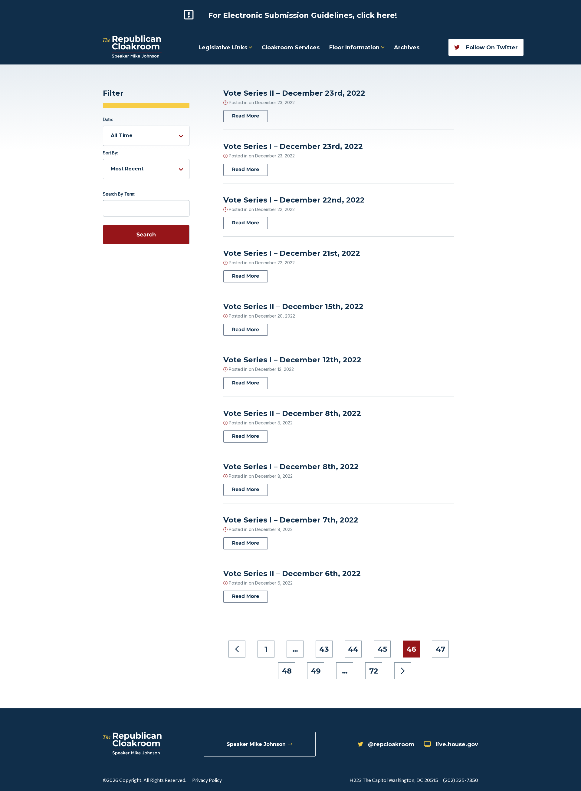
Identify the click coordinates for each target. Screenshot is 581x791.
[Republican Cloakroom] (132, 47)
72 (373, 671)
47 (440, 649)
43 (324, 649)
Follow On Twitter (491, 47)
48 (287, 671)
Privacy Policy (207, 780)
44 (353, 649)
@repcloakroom (391, 744)
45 (382, 649)
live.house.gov (457, 744)
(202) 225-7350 (460, 780)
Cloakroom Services (291, 47)
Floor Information (355, 47)
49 (316, 671)
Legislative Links (224, 47)
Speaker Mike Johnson (256, 744)
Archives (406, 47)
